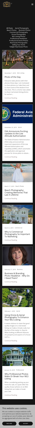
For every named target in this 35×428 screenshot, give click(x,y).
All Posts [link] (9, 28)
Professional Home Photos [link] (18, 41)
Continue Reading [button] (11, 98)
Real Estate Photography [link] (18, 43)
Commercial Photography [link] (19, 32)
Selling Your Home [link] (18, 45)
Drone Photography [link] (19, 34)
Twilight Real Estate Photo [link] (19, 47)
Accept (25, 423)
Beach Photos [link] (12, 30)
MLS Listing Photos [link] (18, 36)
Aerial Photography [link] (22, 28)
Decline (9, 423)
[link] (6, 4)
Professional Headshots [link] (18, 38)
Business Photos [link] (24, 30)
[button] (32, 4)
